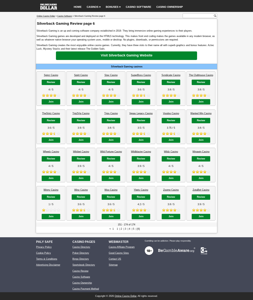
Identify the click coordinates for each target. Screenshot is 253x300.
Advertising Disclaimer (48, 264)
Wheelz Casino (51, 151)
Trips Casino (111, 113)
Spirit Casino (81, 75)
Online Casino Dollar (125, 296)
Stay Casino (111, 75)
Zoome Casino (171, 189)
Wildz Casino (171, 151)
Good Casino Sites (119, 253)
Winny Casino (51, 189)
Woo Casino (110, 189)
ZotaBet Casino (201, 189)
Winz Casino (81, 189)
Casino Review (80, 271)
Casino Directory (81, 247)
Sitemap (113, 264)
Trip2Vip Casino (80, 113)
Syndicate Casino (171, 75)
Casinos (92, 6)
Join (51, 101)
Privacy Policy (44, 247)
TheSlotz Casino (51, 113)
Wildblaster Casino (141, 151)
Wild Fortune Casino (111, 151)
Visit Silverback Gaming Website (126, 55)
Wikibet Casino (81, 151)
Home (77, 6)
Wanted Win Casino (201, 113)
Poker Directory (80, 253)
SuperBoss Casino (141, 75)
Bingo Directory (80, 258)
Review (51, 82)
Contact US (115, 258)
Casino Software (138, 6)
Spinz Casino (51, 75)
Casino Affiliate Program (122, 247)
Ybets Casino (141, 189)
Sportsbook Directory (83, 264)
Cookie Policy (43, 253)
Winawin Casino (200, 151)
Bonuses (112, 6)
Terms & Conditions (46, 258)
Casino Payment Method (85, 288)
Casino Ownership (169, 6)
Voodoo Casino (171, 113)
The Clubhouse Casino (201, 75)
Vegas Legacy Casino (141, 113)
